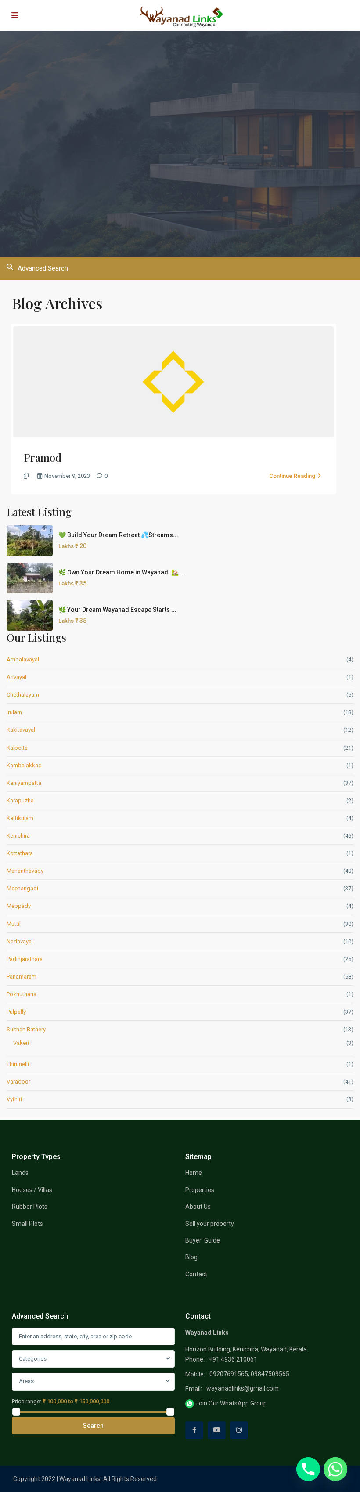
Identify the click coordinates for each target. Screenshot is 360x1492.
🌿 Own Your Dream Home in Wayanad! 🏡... (121, 572)
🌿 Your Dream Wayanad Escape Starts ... (117, 609)
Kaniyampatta (24, 783)
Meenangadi (22, 888)
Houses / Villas (32, 1189)
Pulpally (16, 1011)
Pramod (42, 457)
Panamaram (21, 976)
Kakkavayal (21, 729)
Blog (191, 1257)
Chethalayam (23, 694)
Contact (196, 1274)
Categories (33, 1358)
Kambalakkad (24, 765)
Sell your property (209, 1223)
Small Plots (27, 1223)
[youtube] (217, 1430)
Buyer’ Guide (202, 1240)
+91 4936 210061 (233, 1359)
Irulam (14, 712)
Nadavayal (20, 941)
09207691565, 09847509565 (249, 1373)
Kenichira (18, 835)
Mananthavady (25, 870)
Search (93, 1425)
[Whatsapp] (335, 1469)
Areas (26, 1381)
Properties (199, 1189)
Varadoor (18, 1081)
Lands (20, 1172)
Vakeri (21, 1043)
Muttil (14, 924)
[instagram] (239, 1430)
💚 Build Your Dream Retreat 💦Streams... (118, 534)
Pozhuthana (21, 994)
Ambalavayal (23, 659)
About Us (198, 1206)
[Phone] (308, 1469)
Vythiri (14, 1099)
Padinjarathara (25, 959)
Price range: (26, 1401)
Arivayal (16, 677)
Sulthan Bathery (26, 1029)
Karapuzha (20, 800)
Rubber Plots (29, 1206)
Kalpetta (17, 747)
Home (193, 1172)
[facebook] (194, 1430)
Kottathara (20, 853)
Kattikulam (20, 818)
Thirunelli (18, 1064)
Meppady (19, 906)
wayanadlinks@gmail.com (242, 1388)
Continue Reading (292, 476)
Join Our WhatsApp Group (230, 1403)
